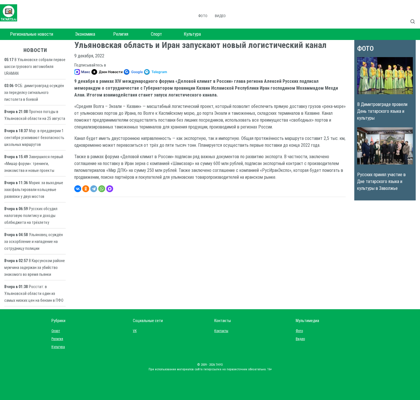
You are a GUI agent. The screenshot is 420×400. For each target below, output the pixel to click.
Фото (202, 16)
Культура (192, 34)
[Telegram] (93, 188)
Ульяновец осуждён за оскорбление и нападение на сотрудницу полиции (33, 241)
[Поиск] (415, 15)
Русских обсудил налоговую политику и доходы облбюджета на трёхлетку (30, 215)
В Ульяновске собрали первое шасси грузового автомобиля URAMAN (34, 66)
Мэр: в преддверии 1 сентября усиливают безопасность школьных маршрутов (34, 137)
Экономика (85, 34)
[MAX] (109, 188)
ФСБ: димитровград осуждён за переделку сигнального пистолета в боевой (34, 92)
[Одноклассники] (85, 188)
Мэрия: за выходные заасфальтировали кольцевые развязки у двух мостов (33, 189)
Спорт (156, 34)
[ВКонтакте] (77, 188)
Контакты (220, 331)
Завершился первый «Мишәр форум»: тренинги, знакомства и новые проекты (33, 163)
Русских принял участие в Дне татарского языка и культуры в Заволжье (381, 181)
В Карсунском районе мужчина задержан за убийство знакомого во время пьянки (34, 267)
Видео (220, 16)
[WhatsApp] (101, 188)
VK (135, 331)
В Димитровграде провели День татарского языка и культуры (382, 111)
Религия (120, 34)
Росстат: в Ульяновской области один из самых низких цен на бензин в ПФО (33, 293)
